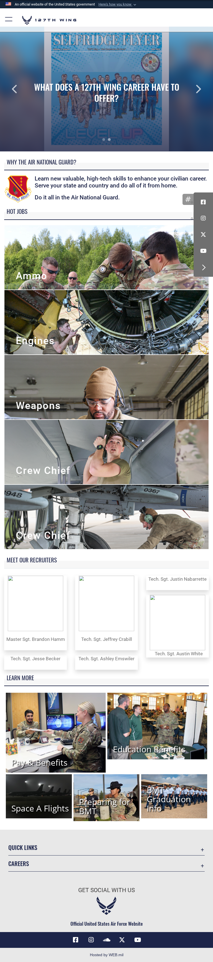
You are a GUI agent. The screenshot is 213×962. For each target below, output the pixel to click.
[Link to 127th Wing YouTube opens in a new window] (137, 940)
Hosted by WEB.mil (106, 955)
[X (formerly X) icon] (203, 235)
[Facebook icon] (203, 202)
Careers (18, 863)
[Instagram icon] (203, 218)
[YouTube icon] (203, 251)
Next (191, 89)
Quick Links (22, 847)
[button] (117, 4)
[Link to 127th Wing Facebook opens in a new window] (75, 940)
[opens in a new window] (91, 940)
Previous (21, 89)
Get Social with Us (106, 890)
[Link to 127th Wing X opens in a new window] (122, 940)
